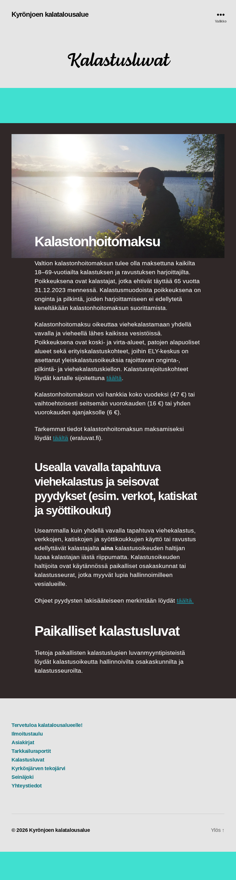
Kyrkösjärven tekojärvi (38, 768)
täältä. (185, 600)
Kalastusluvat (28, 760)
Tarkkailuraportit (31, 751)
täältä (114, 378)
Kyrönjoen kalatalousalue (50, 14)
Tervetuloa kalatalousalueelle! (47, 725)
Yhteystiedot (27, 786)
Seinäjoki (23, 777)
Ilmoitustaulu (27, 734)
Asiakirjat (23, 742)
